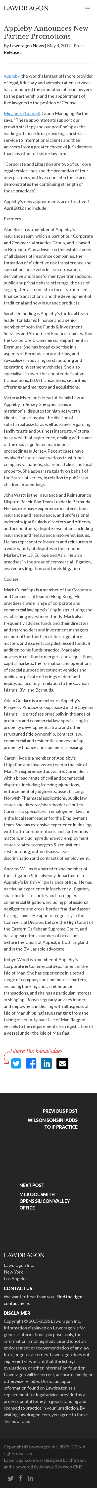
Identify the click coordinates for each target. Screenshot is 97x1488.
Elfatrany (77, 1460)
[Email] (62, 1063)
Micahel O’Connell (22, 113)
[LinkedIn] (31, 1478)
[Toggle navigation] (87, 8)
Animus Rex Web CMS (60, 1466)
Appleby (12, 76)
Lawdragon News (27, 45)
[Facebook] (21, 1478)
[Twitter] (11, 1478)
